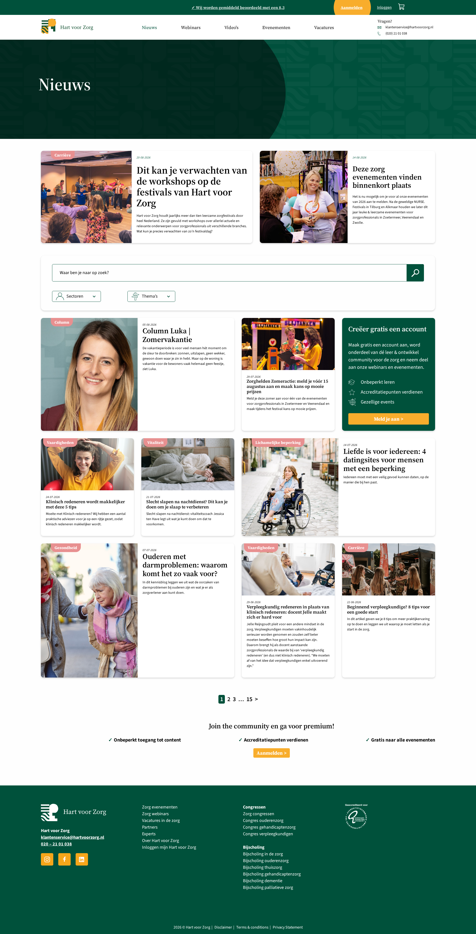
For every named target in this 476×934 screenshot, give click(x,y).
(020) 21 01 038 (396, 33)
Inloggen (384, 7)
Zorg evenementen (160, 807)
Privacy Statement (288, 927)
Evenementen (276, 27)
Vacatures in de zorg (161, 820)
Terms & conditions (252, 927)
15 (249, 699)
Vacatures (324, 27)
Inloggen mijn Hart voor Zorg (169, 847)
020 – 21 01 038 (56, 844)
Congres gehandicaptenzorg (269, 827)
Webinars (191, 27)
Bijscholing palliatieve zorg (268, 887)
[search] (415, 272)
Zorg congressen (258, 814)
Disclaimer (223, 927)
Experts (149, 834)
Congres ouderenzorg (263, 820)
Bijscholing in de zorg (263, 854)
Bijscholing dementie (262, 881)
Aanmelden (270, 752)
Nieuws (149, 27)
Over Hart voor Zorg (160, 841)
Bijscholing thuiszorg (262, 867)
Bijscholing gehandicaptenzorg (272, 874)
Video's (231, 27)
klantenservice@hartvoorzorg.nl (409, 27)
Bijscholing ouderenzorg (266, 861)
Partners (150, 827)
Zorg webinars (155, 814)
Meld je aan (386, 418)
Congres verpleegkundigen (268, 834)
